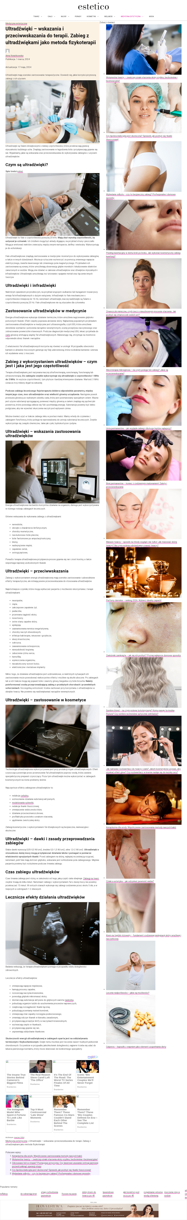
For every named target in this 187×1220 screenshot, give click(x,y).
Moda (151, 16)
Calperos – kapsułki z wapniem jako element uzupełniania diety (136, 1046)
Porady (78, 16)
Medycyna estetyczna (131, 16)
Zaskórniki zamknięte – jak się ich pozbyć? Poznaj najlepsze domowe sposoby (143, 655)
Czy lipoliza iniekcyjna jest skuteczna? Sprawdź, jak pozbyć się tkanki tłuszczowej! (51, 1170)
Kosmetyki (91, 16)
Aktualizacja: (18, 67)
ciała (7, 335)
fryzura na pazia (69, 1194)
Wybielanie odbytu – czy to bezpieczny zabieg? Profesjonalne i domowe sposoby (51, 1173)
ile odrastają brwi (29, 1194)
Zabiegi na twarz (91, 878)
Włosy (63, 16)
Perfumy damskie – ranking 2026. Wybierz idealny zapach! (134, 600)
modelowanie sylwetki (22, 802)
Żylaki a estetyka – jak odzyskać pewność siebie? (130, 881)
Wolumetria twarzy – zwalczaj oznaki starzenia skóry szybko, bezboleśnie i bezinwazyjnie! (55, 1159)
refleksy (4, 1194)
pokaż (20, 171)
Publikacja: (17, 59)
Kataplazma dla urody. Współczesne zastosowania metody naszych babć (47, 1156)
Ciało (50, 16)
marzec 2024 (19, 1137)
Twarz (36, 16)
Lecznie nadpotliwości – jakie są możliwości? (127, 992)
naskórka (69, 1000)
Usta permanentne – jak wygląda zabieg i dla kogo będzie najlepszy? (139, 428)
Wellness (108, 16)
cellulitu (24, 795)
